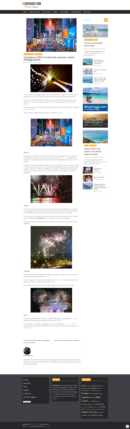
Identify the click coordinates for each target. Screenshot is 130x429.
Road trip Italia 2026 (99, 177)
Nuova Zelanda (85, 407)
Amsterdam (93, 386)
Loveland (61, 280)
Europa (85, 393)
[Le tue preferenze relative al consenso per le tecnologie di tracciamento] (127, 426)
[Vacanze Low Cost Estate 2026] (88, 71)
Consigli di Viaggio (34, 12)
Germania (96, 393)
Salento (83, 409)
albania (88, 386)
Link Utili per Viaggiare (29, 397)
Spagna (85, 412)
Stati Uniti (93, 412)
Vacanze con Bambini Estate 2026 (93, 44)
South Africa (103, 409)
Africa (84, 386)
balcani (103, 386)
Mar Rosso (84, 404)
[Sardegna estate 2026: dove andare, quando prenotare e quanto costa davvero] (88, 188)
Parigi (90, 407)
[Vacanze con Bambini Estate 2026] (95, 30)
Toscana (94, 415)
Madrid (94, 401)
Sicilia (98, 409)
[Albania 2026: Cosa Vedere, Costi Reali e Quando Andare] (88, 62)
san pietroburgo (89, 409)
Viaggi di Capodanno (28, 54)
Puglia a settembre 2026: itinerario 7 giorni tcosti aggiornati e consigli (100, 79)
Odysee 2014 (69, 324)
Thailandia (84, 415)
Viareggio (100, 415)
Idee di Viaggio (46, 12)
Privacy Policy (27, 401)
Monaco (90, 404)
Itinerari (55, 12)
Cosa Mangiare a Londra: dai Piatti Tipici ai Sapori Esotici (97, 117)
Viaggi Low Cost (38, 54)
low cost (90, 401)
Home (25, 12)
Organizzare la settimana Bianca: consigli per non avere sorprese (37, 341)
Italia (96, 39)
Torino (89, 415)
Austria (99, 386)
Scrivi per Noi (87, 12)
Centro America (85, 390)
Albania (86, 145)
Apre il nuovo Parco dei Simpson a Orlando (66, 340)
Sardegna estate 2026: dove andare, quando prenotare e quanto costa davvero (100, 187)
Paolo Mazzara (38, 62)
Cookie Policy (27, 383)
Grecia (101, 393)
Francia (91, 393)
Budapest (94, 388)
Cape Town (100, 388)
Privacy (25, 387)
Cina (91, 390)
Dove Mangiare (64, 12)
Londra (85, 401)
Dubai (93, 390)
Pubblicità (26, 390)
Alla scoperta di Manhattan (98, 169)
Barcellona (84, 388)
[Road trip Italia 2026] (88, 178)
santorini (95, 409)
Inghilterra (86, 397)
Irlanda (93, 397)
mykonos (94, 404)
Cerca (106, 20)
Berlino (73, 318)
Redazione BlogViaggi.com (99, 48)
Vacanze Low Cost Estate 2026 (100, 70)
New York (63, 158)
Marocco (99, 401)
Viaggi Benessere (76, 12)
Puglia (99, 407)
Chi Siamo (26, 380)
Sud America (101, 412)
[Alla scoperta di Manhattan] (88, 170)
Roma (103, 407)
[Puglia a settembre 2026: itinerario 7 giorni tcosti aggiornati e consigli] (88, 80)
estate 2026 (98, 390)
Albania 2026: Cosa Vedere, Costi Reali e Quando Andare (99, 61)
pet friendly (95, 407)
